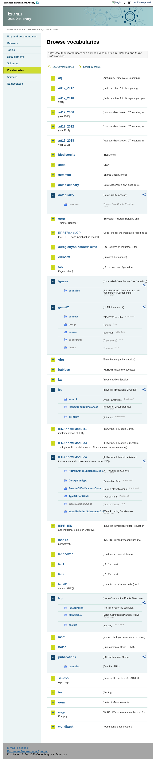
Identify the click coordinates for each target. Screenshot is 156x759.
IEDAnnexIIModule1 (72, 428)
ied (60, 389)
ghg (61, 359)
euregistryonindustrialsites (77, 247)
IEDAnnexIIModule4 (72, 457)
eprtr (61, 218)
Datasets (12, 43)
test (61, 692)
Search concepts (91, 67)
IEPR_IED (65, 525)
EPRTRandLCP (69, 232)
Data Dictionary (36, 29)
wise (61, 712)
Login (118, 2)
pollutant (74, 416)
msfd (61, 637)
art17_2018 (66, 140)
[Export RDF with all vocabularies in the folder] (144, 195)
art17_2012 (66, 126)
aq (60, 78)
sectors (73, 624)
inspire (63, 540)
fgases (63, 281)
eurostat (64, 257)
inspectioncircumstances (83, 406)
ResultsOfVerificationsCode (85, 488)
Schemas (12, 63)
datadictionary (68, 185)
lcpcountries (76, 607)
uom (61, 702)
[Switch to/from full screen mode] (130, 3)
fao (60, 267)
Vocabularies (15, 70)
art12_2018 (66, 98)
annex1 (73, 399)
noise (62, 647)
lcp (60, 598)
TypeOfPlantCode (79, 496)
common (64, 174)
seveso (63, 678)
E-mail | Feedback (18, 747)
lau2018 (63, 584)
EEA (22, 3)
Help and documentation (22, 36)
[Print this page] (125, 3)
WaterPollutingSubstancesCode (85, 511)
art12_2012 (66, 88)
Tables (11, 49)
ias (60, 379)
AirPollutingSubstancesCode (85, 470)
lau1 (61, 564)
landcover (65, 554)
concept (73, 316)
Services (12, 76)
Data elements (16, 56)
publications (67, 657)
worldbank (65, 726)
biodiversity (66, 154)
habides (64, 369)
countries (74, 290)
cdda (61, 164)
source (73, 332)
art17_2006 (66, 112)
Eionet (22, 29)
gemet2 (63, 307)
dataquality (66, 195)
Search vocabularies (63, 67)
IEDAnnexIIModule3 (72, 443)
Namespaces (15, 83)
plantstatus (75, 615)
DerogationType (78, 480)
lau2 (61, 574)
